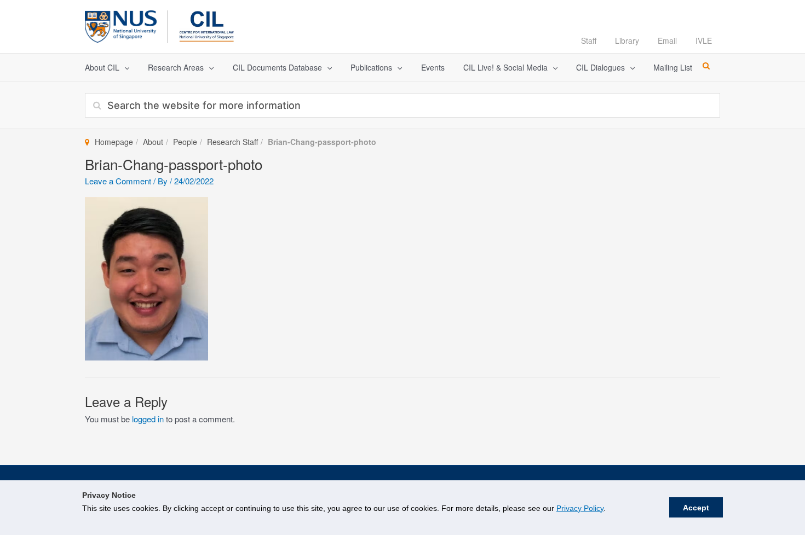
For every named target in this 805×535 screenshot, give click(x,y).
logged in (148, 418)
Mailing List (672, 67)
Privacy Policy (579, 508)
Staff (588, 40)
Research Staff (232, 141)
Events (433, 67)
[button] (124, 67)
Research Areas (176, 67)
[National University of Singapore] (121, 25)
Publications (371, 67)
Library (627, 40)
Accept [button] (696, 507)
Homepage (114, 141)
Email (667, 40)
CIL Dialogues (600, 67)
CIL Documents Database (277, 67)
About (153, 141)
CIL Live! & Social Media (505, 67)
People (185, 141)
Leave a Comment (118, 181)
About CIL (102, 67)
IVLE (703, 40)
